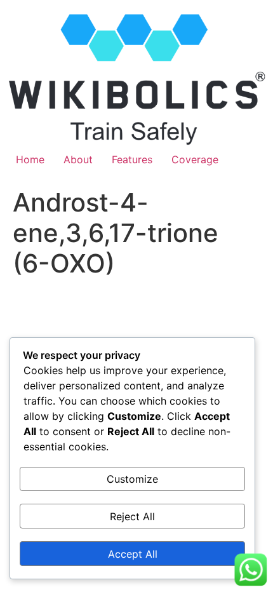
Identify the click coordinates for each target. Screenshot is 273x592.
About (78, 159)
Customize (132, 479)
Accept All (132, 554)
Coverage (194, 159)
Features (132, 159)
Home (30, 159)
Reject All (132, 516)
